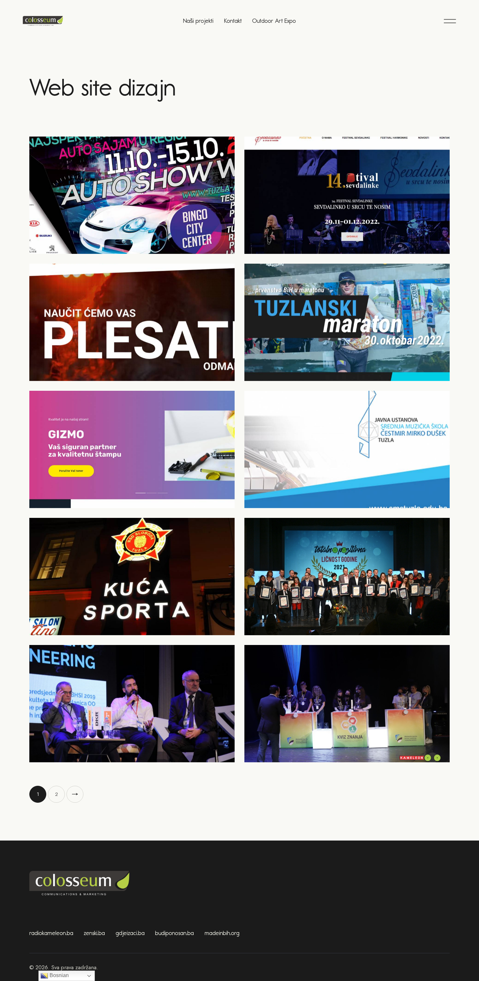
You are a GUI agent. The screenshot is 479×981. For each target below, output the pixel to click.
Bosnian (58, 975)
